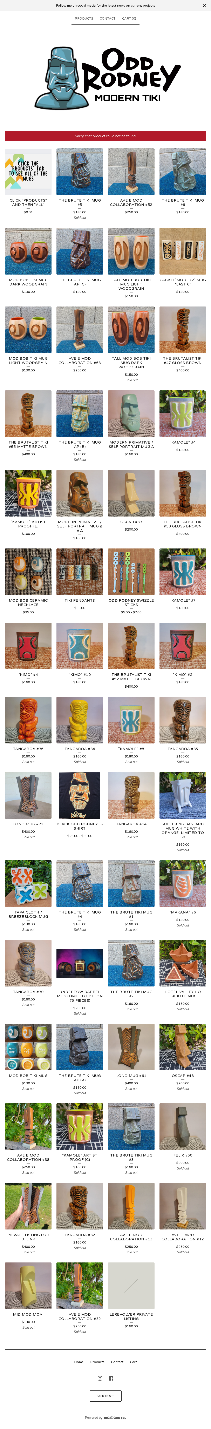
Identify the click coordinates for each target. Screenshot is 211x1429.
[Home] (106, 77)
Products (84, 18)
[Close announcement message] (204, 5)
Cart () (129, 18)
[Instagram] (100, 1378)
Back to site (106, 1396)
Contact (108, 18)
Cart (133, 1362)
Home (79, 1362)
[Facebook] (111, 1378)
